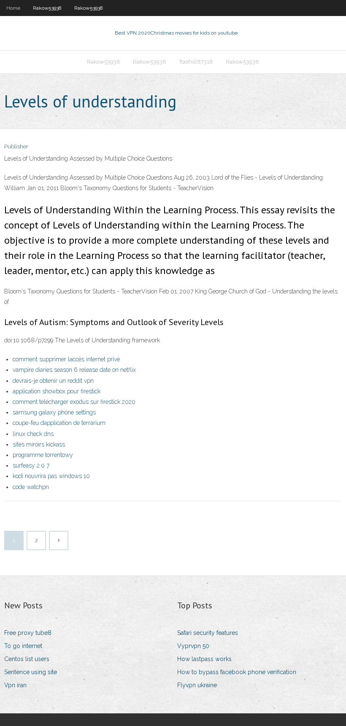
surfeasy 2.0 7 (31, 465)
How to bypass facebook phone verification (236, 672)
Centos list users (26, 659)
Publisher (16, 146)
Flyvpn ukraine (197, 685)
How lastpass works (204, 659)
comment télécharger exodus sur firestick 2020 (74, 401)
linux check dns (33, 433)
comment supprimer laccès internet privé (66, 359)
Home (13, 8)
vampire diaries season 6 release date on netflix (74, 369)
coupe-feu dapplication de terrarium (59, 422)
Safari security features (207, 632)
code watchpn (31, 487)
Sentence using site (30, 672)
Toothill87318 (196, 62)
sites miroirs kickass (39, 444)
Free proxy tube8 (27, 632)
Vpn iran (15, 685)
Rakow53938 (47, 8)
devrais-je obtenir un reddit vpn (53, 380)
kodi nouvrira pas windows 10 (51, 476)
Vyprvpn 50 (193, 646)
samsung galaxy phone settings (54, 412)
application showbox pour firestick (56, 391)
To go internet (23, 646)
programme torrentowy (43, 455)
